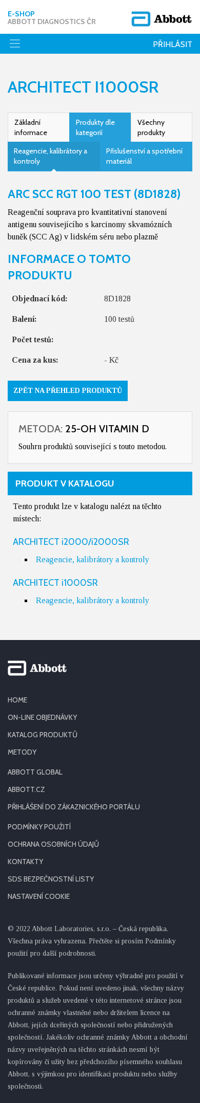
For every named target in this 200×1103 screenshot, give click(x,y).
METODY (22, 752)
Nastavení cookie (39, 896)
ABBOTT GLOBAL (35, 772)
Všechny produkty (151, 127)
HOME (17, 699)
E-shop (52, 18)
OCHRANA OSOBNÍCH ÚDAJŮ (53, 844)
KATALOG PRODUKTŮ (42, 734)
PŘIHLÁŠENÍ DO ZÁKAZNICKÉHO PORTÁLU (74, 806)
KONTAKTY (25, 861)
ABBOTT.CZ (26, 789)
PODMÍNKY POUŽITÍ (39, 826)
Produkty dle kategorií (95, 127)
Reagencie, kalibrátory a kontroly (50, 156)
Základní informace (30, 127)
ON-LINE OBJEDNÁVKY (42, 717)
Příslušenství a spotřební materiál (144, 156)
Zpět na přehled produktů (67, 390)
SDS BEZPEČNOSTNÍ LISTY (51, 879)
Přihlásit (172, 44)
